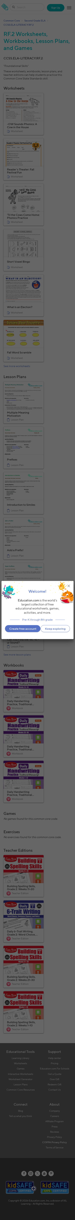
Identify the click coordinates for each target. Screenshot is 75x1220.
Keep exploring (55, 628)
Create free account (22, 628)
